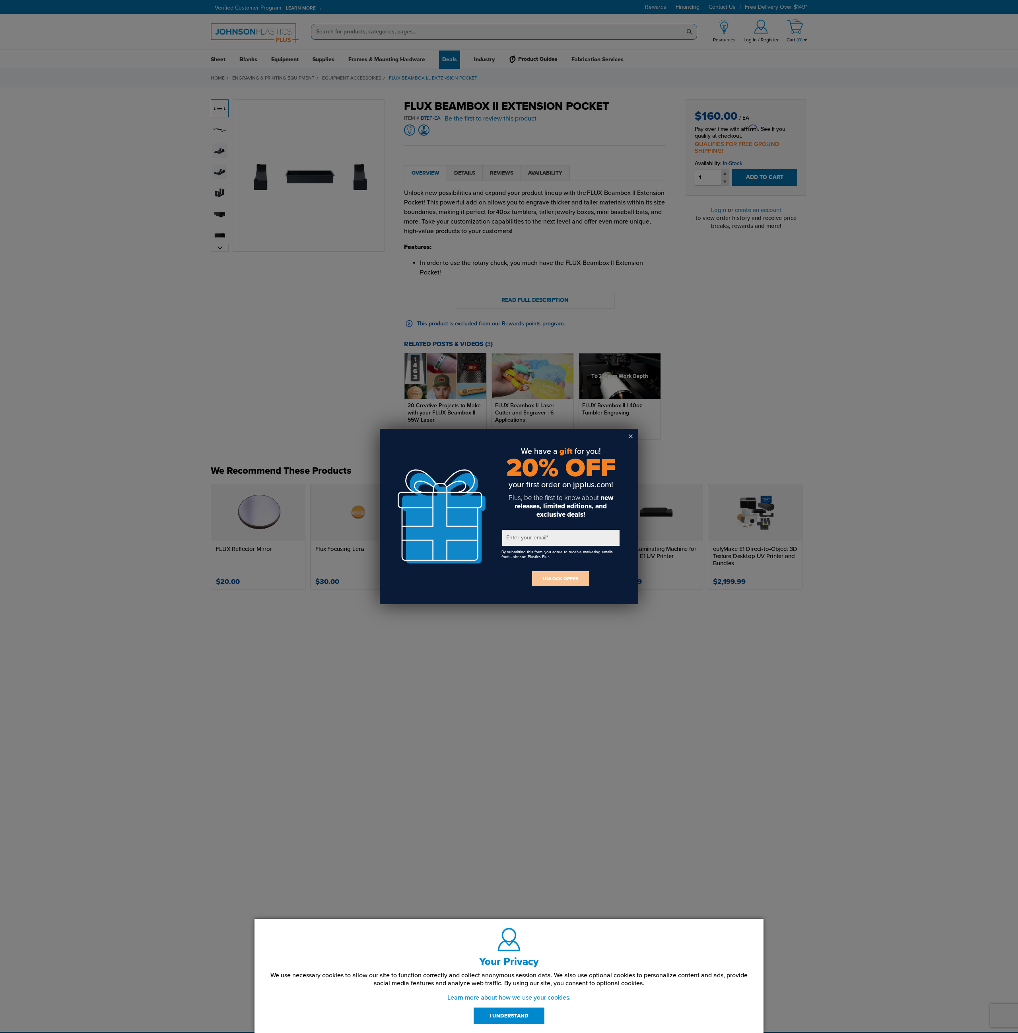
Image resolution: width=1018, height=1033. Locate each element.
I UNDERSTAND (509, 1016)
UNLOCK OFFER (561, 579)
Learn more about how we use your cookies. (509, 998)
